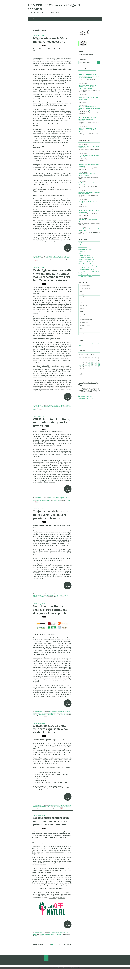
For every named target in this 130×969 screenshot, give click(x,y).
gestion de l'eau (45, 259)
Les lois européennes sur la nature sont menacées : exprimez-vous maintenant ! (51, 821)
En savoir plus (87, 967)
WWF (51, 898)
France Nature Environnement (86, 269)
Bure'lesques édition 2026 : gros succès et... (88, 165)
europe (44, 714)
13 (92, 362)
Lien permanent (38, 256)
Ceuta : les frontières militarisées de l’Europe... (89, 229)
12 (89, 362)
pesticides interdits (38, 714)
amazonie (47, 500)
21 (95, 364)
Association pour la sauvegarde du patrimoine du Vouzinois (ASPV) (89, 275)
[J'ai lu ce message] (128, 967)
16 (80, 364)
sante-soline (60, 257)
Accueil (31, 19)
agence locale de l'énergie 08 (86, 261)
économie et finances (59, 405)
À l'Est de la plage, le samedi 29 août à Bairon (88, 156)
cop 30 (49, 498)
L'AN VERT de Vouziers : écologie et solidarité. (54, 7)
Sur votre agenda (45, 806)
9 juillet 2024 (49, 224)
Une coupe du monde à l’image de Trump (89, 109)
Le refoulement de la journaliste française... (88, 119)
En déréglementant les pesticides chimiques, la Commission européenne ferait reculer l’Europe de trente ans (52, 275)
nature (46, 934)
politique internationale (42, 406)
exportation (50, 714)
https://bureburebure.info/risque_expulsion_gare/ (51, 782)
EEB (54, 898)
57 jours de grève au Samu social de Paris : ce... (88, 147)
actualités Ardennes (85, 288)
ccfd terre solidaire (56, 498)
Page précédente (38, 944)
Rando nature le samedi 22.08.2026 (86, 183)
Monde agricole (58, 256)
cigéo (55, 806)
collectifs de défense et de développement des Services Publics (89, 266)
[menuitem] (32, 19)
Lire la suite (68, 248)
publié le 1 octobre (46, 549)
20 (92, 364)
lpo (53, 934)
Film (81, 302)
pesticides (68, 406)
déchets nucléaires (64, 806)
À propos (49, 19)
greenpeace (81, 251)
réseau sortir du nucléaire (85, 249)
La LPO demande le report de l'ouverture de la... (87, 174)
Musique (82, 317)
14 (95, 362)
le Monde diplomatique (84, 255)
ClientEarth (61, 898)
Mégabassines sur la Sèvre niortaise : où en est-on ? (50, 39)
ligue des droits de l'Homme (85, 257)
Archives (40, 19)
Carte (80, 374)
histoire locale (83, 305)
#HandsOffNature (66, 894)
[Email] (46, 958)
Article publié (38, 525)
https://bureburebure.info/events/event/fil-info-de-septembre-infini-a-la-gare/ (51, 775)
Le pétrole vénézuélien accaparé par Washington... (89, 192)
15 (98, 362)
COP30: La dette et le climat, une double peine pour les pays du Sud (51, 422)
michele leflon (82, 245)
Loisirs (81, 311)
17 (83, 364)
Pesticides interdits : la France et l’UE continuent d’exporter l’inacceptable (50, 610)
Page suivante (67, 944)
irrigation (38, 259)
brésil (43, 500)
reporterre (48, 595)
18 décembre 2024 (41, 151)
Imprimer (54, 259)
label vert (58, 595)
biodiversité (41, 408)
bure (58, 806)
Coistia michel (83, 117)
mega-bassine (53, 257)
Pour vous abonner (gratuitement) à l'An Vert (88, 344)
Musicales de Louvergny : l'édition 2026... (88, 202)
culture (82, 294)
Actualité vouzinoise (85, 285)
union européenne (48, 408)
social (81, 328)
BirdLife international (46, 896)
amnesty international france (86, 259)
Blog (81, 291)
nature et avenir (82, 247)
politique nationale (53, 406)
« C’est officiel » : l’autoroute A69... (88, 98)
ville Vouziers (81, 243)
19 (89, 364)
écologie (51, 256)
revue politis (81, 253)
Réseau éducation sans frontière (86, 264)
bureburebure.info (39, 788)
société (37, 257)
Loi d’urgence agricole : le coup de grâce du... (89, 76)
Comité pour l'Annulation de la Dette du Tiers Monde (88, 272)
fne (44, 257)
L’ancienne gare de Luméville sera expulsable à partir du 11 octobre (51, 729)
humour (82, 308)
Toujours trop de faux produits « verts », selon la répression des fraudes (50, 515)
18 (86, 364)
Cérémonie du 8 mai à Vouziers (89, 130)
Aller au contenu (5, 1)
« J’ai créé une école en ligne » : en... (88, 220)
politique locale (84, 322)
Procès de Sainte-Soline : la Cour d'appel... (88, 87)
